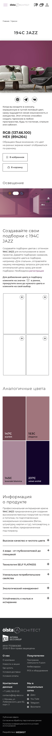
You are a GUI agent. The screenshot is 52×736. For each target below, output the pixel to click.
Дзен (33, 695)
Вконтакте (36, 707)
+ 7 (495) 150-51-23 (11, 691)
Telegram (35, 703)
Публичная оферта (10, 717)
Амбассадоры (34, 666)
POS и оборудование (37, 670)
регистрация (36, 271)
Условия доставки (12, 672)
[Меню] (5, 5)
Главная (6, 21)
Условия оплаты (11, 676)
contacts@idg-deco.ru (13, 695)
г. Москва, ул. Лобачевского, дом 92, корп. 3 (14, 702)
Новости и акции (11, 664)
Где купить (8, 668)
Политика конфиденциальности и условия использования (21, 725)
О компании (9, 660)
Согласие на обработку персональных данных (22, 720)
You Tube (35, 699)
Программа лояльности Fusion (36, 661)
